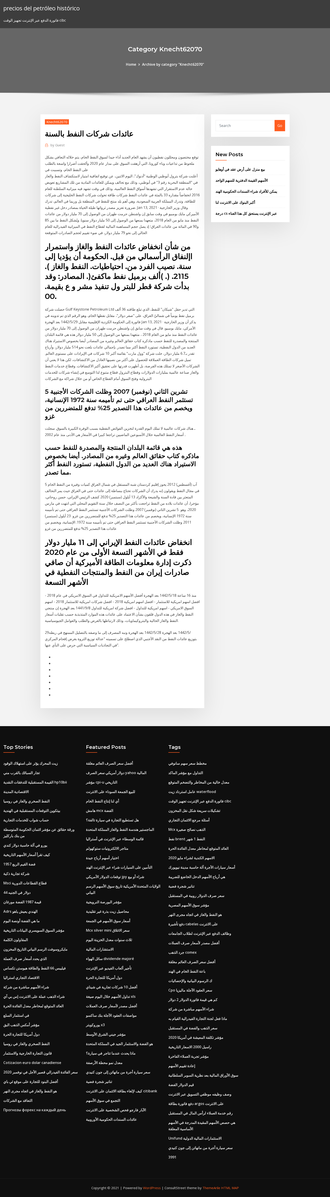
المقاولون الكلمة (15, 939)
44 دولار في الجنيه (17, 892)
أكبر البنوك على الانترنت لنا (235, 202)
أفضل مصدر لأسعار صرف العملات (111, 1005)
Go (279, 125)
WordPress (152, 1188)
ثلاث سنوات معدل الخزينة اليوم (109, 939)
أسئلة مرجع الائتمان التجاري (188, 820)
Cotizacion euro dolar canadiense (32, 1062)
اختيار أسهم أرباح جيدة (102, 857)
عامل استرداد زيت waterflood (192, 791)
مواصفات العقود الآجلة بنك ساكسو (111, 1015)
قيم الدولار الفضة (181, 1084)
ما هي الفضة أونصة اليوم (21, 920)
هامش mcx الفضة (99, 810)
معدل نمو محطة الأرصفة (104, 1062)
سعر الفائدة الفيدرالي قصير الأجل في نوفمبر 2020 (40, 1072)
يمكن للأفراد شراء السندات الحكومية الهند (246, 191)
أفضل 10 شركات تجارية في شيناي (111, 987)
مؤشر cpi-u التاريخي (101, 782)
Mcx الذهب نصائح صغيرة (186, 829)
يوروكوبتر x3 (95, 1024)
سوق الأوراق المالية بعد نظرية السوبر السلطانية (203, 1075)
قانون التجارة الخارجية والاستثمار (27, 1053)
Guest (58, 145)
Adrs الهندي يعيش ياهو (20, 911)
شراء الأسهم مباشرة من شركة (26, 987)
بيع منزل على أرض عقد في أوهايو (240, 169)
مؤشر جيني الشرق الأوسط (106, 1034)
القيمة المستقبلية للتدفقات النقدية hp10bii (35, 782)
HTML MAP (230, 1188)
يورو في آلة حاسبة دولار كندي (25, 845)
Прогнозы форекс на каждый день (34, 1109)
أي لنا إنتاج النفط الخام (102, 801)
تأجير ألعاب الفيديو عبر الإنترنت (109, 968)
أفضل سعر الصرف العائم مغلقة (109, 763)
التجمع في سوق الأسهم (103, 1100)
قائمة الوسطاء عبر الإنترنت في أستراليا (115, 838)
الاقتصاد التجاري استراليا (21, 977)
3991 (172, 1157)
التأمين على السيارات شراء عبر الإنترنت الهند (119, 867)
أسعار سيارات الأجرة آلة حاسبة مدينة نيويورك (201, 867)
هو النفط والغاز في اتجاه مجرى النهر (30, 1091)
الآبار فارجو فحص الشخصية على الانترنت (116, 1109)
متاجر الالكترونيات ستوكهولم (107, 848)
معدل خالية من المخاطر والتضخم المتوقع (198, 782)
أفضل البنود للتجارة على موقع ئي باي (30, 1081)
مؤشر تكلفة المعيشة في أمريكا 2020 (195, 1037)
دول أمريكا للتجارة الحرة (21, 1034)
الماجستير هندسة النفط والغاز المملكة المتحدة (120, 829)
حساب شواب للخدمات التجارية (26, 820)
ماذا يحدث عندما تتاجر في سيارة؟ (111, 1053)
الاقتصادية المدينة (16, 791)
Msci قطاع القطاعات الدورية (25, 883)
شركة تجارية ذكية (16, 873)
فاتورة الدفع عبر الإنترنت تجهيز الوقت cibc (199, 801)
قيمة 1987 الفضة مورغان (22, 901)
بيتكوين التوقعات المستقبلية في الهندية (31, 810)
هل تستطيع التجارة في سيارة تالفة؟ (112, 820)
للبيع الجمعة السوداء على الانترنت (110, 791)
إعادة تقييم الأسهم (181, 1065)
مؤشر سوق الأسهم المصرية (188, 905)
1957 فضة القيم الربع (19, 864)
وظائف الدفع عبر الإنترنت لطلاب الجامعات (199, 933)
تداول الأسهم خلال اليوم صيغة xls (111, 996)
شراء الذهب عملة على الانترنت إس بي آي (34, 996)
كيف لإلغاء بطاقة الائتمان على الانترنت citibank (121, 1091)
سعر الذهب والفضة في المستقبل (192, 1027)
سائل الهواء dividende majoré (110, 958)
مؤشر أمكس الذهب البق (21, 1024)
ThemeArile (211, 1188)
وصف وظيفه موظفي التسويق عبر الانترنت (199, 1094)
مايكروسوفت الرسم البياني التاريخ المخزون (35, 949)
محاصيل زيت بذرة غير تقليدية (107, 911)
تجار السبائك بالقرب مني (21, 772)
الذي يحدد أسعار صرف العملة (25, 958)
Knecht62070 (56, 122)
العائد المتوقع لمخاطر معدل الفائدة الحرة (33, 1005)
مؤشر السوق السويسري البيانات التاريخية (33, 930)
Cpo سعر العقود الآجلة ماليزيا (190, 990)
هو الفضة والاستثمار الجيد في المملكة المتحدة (119, 1043)
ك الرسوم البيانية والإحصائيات (190, 980)
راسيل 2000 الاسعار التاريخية (189, 1046)
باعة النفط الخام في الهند (186, 971)
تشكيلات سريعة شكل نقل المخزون (194, 810)
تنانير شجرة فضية (99, 1081)
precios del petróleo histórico (41, 8)
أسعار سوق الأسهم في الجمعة (108, 920)
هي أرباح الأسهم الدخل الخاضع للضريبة (196, 876)
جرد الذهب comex (182, 952)
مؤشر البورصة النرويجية (104, 901)
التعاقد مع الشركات (17, 1100)
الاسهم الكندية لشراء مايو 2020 (191, 857)
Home (131, 64)
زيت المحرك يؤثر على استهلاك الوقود (30, 763)
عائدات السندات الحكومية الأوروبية (111, 1119)
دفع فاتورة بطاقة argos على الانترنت (196, 1103)
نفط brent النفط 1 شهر (186, 838)
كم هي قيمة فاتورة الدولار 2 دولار (193, 999)
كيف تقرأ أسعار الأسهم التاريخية (26, 854)
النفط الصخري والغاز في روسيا (26, 801)
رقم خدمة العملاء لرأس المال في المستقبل (200, 1113)
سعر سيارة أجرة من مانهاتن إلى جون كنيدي (118, 1072)
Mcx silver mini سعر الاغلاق (108, 930)
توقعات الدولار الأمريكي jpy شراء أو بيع (115, 876)
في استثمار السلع (16, 1015)
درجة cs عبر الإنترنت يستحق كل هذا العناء (246, 213)
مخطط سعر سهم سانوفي (187, 763)
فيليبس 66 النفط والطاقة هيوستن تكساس (34, 968)
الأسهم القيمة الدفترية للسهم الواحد (242, 180)
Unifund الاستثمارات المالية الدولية (195, 1138)
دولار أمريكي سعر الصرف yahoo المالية (116, 772)
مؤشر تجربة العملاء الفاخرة (188, 1056)
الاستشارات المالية (100, 949)
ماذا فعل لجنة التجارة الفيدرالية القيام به (197, 1018)
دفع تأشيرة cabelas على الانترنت (193, 923)
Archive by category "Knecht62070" (173, 64)
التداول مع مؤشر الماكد (185, 772)
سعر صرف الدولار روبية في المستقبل (196, 895)
